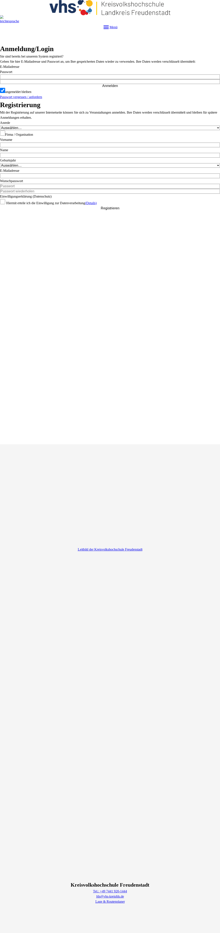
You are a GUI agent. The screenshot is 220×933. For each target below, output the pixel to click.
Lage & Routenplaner (110, 901)
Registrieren (110, 208)
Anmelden (110, 86)
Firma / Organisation (19, 134)
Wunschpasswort (11, 181)
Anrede (5, 123)
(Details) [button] (91, 203)
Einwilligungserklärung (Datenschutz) (26, 196)
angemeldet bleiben (18, 92)
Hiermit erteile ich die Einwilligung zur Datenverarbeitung (45, 203)
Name (4, 150)
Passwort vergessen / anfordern (21, 97)
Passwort (6, 72)
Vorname (6, 140)
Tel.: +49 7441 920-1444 (110, 891)
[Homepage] (109, 7)
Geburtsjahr (8, 160)
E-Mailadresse (9, 66)
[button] (110, 81)
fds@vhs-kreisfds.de (110, 896)
